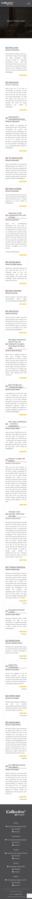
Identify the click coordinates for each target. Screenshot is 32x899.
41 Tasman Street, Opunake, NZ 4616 (16, 853)
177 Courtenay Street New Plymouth (16, 840)
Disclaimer (19, 891)
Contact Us (16, 832)
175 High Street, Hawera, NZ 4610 (16, 826)
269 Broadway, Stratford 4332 (16, 866)
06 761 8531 (16, 856)
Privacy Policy (13, 891)
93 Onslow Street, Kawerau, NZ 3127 (16, 880)
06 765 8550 (16, 869)
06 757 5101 (16, 842)
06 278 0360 (16, 829)
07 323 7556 (16, 882)
